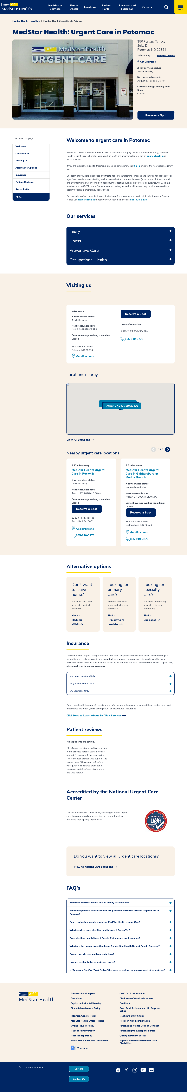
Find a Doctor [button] (74, 7)
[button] (166, 7)
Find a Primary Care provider (116, 620)
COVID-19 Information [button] (132, 993)
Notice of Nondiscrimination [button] (135, 1020)
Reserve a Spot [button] (135, 314)
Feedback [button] (125, 1003)
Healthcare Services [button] (55, 7)
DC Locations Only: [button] (80, 691)
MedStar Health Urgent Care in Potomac (62, 21)
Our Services (22, 153)
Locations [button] (90, 7)
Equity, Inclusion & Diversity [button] (86, 1003)
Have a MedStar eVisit (77, 620)
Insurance (20, 175)
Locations (35, 21)
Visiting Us (21, 160)
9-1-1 (137, 166)
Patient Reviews (24, 182)
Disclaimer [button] (76, 998)
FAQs (18, 197)
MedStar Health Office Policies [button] (87, 1020)
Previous (153, 449)
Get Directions (148, 61)
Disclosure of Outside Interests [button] (136, 998)
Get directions (85, 356)
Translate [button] (82, 1048)
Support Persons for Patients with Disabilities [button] (138, 1042)
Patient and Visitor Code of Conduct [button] (139, 1025)
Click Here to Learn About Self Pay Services (93, 715)
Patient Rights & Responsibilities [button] (137, 1030)
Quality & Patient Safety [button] (133, 1035)
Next (167, 449)
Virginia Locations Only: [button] (82, 683)
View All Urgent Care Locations (93, 866)
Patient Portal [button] (106, 7)
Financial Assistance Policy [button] (85, 1008)
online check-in (155, 156)
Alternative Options (26, 167)
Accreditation (22, 189)
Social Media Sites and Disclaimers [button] (89, 1040)
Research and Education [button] (127, 7)
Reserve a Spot (156, 115)
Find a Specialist (150, 618)
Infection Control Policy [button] (83, 1015)
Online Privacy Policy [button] (82, 1025)
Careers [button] (147, 7)
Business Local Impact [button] (83, 993)
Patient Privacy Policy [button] (83, 1030)
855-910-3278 (138, 199)
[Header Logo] (15, 5)
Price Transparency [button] (81, 1035)
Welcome (20, 146)
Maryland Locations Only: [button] (83, 676)
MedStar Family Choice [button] (132, 1015)
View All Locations (78, 439)
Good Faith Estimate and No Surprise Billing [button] (140, 1010)
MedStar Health (19, 21)
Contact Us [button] (79, 1079)
